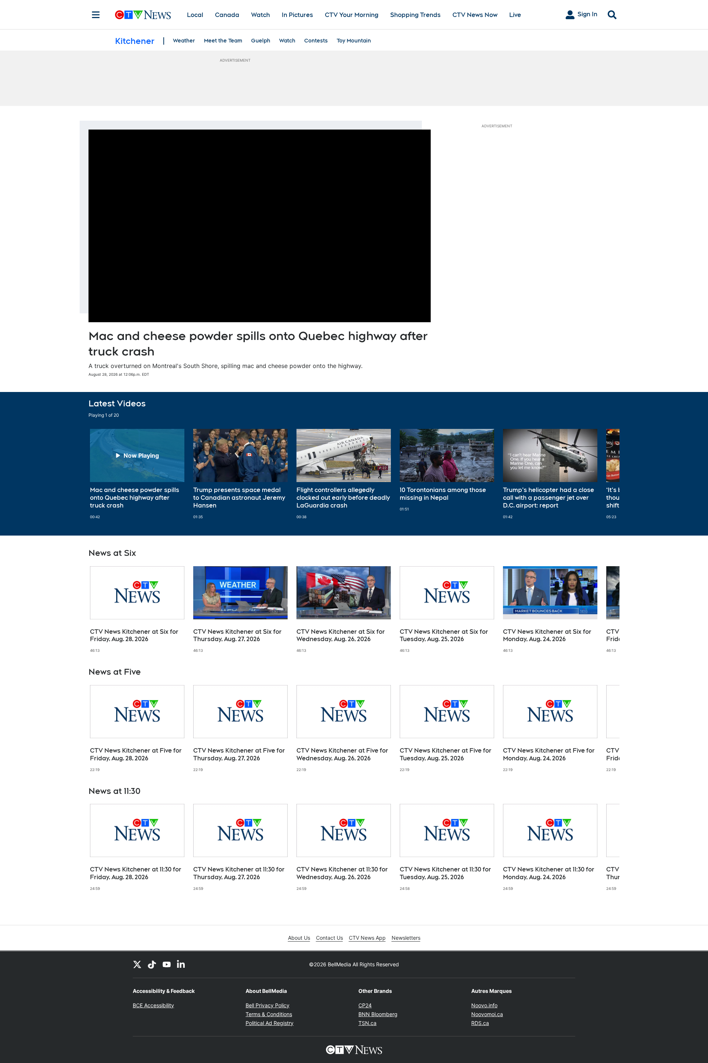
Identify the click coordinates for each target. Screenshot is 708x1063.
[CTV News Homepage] (143, 14)
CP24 (365, 1005)
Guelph (260, 41)
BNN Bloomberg (378, 1014)
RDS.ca (480, 1023)
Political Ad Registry (270, 1023)
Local (195, 14)
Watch (260, 14)
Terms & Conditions (269, 1014)
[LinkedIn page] (181, 964)
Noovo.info (484, 1005)
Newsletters (406, 938)
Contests (316, 41)
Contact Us (329, 938)
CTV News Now (474, 14)
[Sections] (95, 14)
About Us (299, 938)
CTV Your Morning (351, 14)
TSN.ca (367, 1023)
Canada (227, 14)
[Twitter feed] (137, 964)
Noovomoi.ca (487, 1014)
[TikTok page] (152, 964)
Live (515, 14)
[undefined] (137, 474)
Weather (184, 41)
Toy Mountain (354, 41)
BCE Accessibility (153, 1005)
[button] (605, 473)
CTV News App (367, 938)
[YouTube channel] (166, 964)
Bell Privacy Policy (267, 1005)
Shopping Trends (415, 14)
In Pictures (297, 14)
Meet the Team (223, 41)
